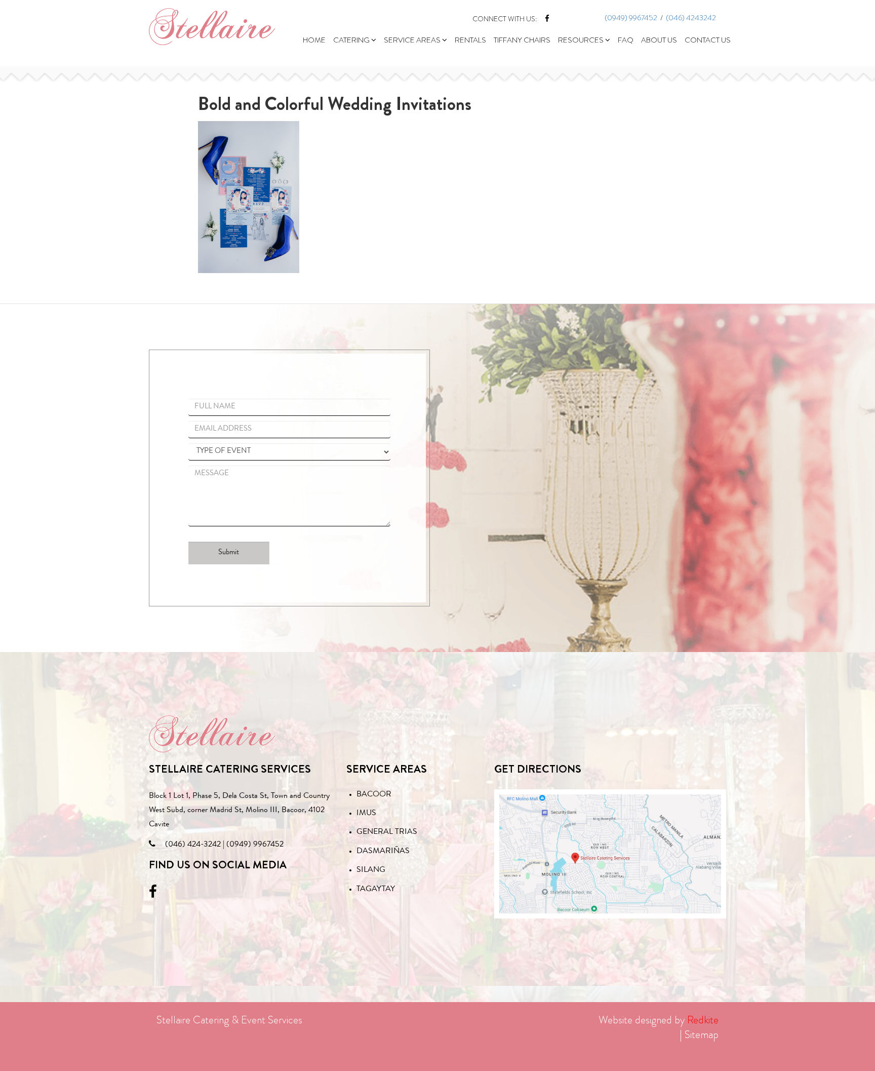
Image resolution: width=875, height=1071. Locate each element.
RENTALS (470, 40)
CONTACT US (708, 40)
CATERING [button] (352, 40)
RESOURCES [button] (581, 40)
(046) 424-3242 (193, 845)
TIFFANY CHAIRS (522, 40)
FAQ (625, 40)
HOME (314, 40)
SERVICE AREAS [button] (413, 40)
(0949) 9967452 (631, 17)
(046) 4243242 (691, 17)
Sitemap (702, 1034)
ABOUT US (659, 40)
